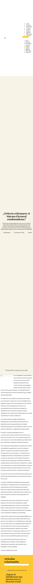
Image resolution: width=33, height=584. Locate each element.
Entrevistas (29, 26)
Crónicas (28, 28)
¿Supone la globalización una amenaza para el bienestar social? (14, 578)
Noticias (28, 25)
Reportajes (29, 34)
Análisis (28, 29)
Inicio (27, 23)
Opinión (28, 31)
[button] (25, 37)
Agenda (28, 32)
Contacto (28, 35)
